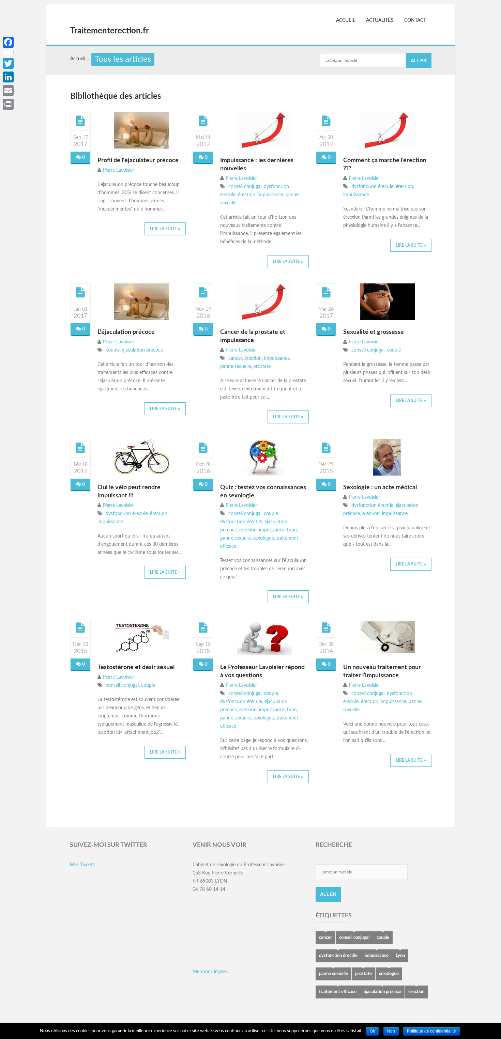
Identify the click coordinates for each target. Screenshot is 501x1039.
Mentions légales (210, 972)
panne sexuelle (235, 366)
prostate (261, 366)
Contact (415, 20)
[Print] (8, 104)
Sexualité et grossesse (373, 332)
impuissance (269, 194)
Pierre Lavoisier (118, 170)
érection (246, 194)
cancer (234, 358)
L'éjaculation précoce (126, 332)
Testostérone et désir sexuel (135, 667)
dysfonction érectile (371, 186)
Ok (372, 1031)
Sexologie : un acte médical (380, 487)
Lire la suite (164, 229)
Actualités (379, 20)
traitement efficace (337, 992)
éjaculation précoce (142, 350)
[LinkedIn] (8, 77)
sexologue (263, 538)
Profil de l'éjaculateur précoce (138, 160)
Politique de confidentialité (431, 1031)
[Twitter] (8, 63)
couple (112, 350)
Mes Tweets (82, 865)
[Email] (8, 90)
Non (391, 1031)
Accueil (345, 20)
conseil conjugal (244, 186)
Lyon (291, 530)
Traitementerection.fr (109, 31)
